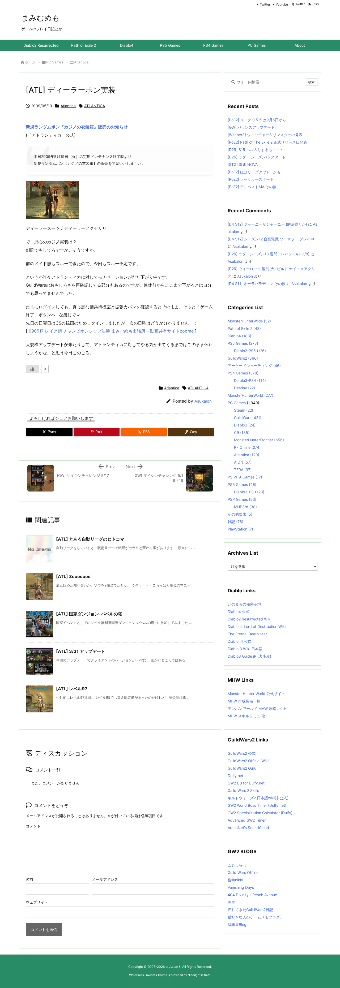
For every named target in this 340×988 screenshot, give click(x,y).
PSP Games (242, 499)
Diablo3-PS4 (250, 380)
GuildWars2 (243, 358)
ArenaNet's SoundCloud (248, 827)
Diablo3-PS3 (249, 492)
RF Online (247, 447)
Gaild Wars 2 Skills (243, 790)
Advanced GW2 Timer (247, 820)
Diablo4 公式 (238, 611)
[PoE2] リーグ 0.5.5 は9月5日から (257, 120)
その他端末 (240, 514)
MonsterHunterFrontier (259, 440)
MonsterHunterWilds (249, 321)
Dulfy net (235, 775)
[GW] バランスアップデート (251, 127)
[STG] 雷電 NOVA (243, 164)
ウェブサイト (37, 902)
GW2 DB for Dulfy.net (246, 783)
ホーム (30, 62)
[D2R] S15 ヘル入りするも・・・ (255, 149)
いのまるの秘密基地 (244, 604)
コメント (33, 826)
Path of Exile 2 (244, 328)
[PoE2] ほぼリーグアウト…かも (254, 172)
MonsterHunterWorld (250, 395)
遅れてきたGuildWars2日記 (250, 909)
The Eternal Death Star (247, 634)
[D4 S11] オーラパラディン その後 (257, 283)
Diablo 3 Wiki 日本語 (245, 648)
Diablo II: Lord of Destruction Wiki (257, 626)
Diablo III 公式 (239, 641)
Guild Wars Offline (243, 872)
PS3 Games (242, 484)
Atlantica (81, 62)
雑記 (235, 521)
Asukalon (203, 401)
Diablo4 (239, 336)
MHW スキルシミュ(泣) (247, 716)
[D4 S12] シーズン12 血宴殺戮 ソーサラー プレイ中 (271, 239)
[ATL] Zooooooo (73, 576)
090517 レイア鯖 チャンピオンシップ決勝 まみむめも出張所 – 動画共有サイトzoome (111, 331)
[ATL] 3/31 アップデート (80, 651)
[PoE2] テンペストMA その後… (254, 186)
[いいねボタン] (32, 369)
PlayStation (240, 529)
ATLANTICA (94, 105)
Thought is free (199, 975)
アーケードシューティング (254, 365)
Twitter (265, 4)
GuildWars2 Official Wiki (248, 760)
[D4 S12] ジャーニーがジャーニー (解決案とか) (267, 224)
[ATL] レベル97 (71, 688)
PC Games (54, 62)
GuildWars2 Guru (242, 768)
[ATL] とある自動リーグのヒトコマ (90, 539)
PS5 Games (243, 343)
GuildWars (247, 417)
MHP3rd (245, 506)
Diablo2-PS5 (250, 350)
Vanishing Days (241, 887)
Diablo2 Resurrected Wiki (249, 619)
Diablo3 (245, 425)
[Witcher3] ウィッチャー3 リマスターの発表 (265, 134)
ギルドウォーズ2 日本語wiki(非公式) (258, 798)
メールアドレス (105, 879)
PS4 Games (243, 373)
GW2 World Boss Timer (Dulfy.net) (257, 805)
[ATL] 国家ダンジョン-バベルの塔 (89, 613)
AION (243, 462)
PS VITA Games (245, 477)
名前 (29, 879)
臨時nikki (235, 880)
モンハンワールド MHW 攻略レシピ (257, 708)
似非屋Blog (237, 924)
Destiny (244, 388)
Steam (243, 410)
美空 (231, 902)
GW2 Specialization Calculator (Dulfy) (260, 812)
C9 (241, 432)
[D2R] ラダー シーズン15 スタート (257, 157)
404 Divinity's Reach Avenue (252, 894)
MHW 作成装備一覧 (244, 701)
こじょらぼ (237, 865)
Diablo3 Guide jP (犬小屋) (249, 656)
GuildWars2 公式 (242, 753)
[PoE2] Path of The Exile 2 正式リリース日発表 (267, 142)
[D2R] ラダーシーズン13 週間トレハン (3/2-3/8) (268, 254)
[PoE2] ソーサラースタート (251, 179)
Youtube (282, 4)
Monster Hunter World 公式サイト (256, 693)
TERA (243, 469)
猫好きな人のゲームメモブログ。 (255, 917)
